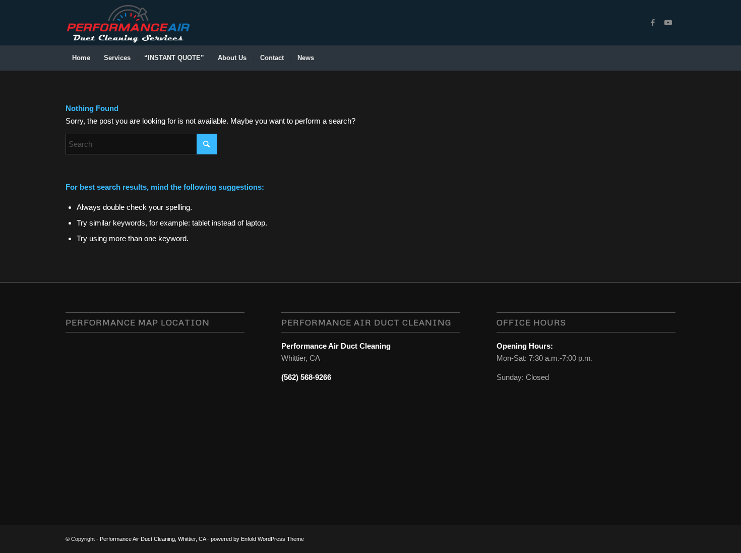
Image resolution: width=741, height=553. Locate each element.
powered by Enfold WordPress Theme (257, 539)
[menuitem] (81, 58)
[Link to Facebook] (652, 22)
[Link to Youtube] (667, 22)
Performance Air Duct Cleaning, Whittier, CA (153, 539)
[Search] (668, 58)
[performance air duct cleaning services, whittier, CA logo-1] (128, 22)
